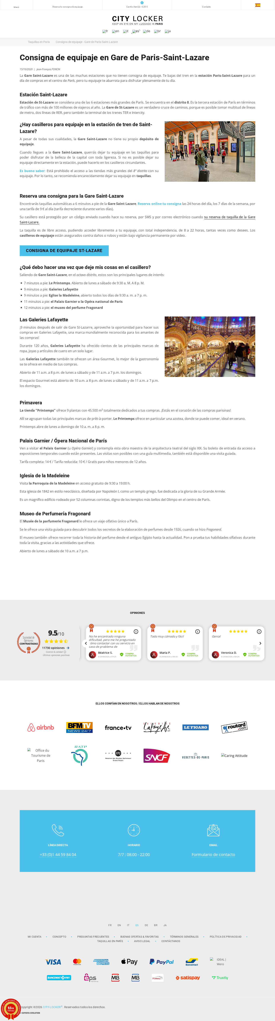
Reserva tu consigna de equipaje (68, 7)
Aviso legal (142, 941)
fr (110, 925)
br (155, 925)
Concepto (59, 936)
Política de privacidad (226, 936)
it (128, 925)
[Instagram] (240, 1007)
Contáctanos (170, 941)
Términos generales (184, 936)
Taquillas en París (110, 941)
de (146, 925)
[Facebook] (250, 1007)
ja (165, 925)
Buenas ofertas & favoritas (139, 936)
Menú (16, 7)
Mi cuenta (34, 936)
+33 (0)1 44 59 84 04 (58, 854)
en (119, 925)
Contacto (206, 7)
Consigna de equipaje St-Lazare (64, 250)
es (137, 925)
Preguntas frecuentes (93, 936)
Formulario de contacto (213, 854)
